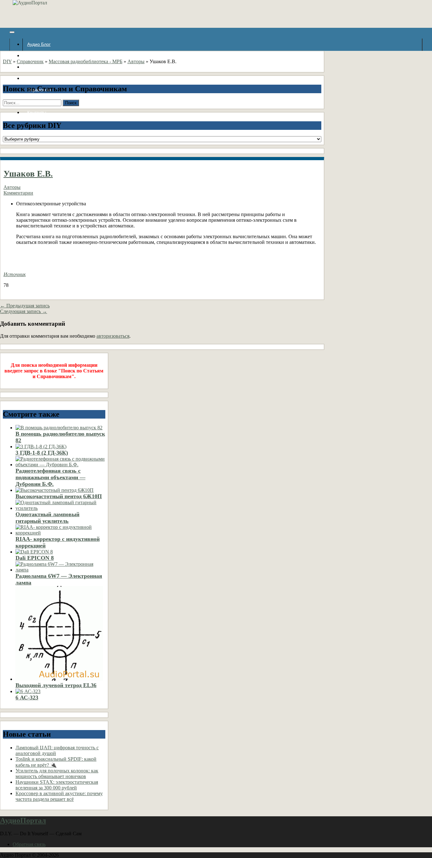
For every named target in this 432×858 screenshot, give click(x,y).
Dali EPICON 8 (34, 558)
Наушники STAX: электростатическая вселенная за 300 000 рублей (56, 784)
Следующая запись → (23, 311)
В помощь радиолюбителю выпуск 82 (60, 437)
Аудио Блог (39, 44)
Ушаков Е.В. (28, 173)
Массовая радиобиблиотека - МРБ (85, 61)
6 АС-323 (26, 697)
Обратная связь (29, 844)
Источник (14, 274)
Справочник (30, 61)
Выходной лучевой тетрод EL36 (55, 685)
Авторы (136, 61)
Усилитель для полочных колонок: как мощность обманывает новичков (56, 773)
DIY (7, 61)
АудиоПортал (23, 820)
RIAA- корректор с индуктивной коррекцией (57, 542)
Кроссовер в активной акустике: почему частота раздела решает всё (59, 796)
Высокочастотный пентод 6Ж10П (58, 496)
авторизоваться (112, 336)
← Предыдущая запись (25, 305)
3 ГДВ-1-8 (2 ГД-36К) (41, 453)
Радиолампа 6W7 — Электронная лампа (58, 579)
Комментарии (18, 193)
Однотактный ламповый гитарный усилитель (47, 517)
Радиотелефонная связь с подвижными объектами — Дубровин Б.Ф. (50, 477)
